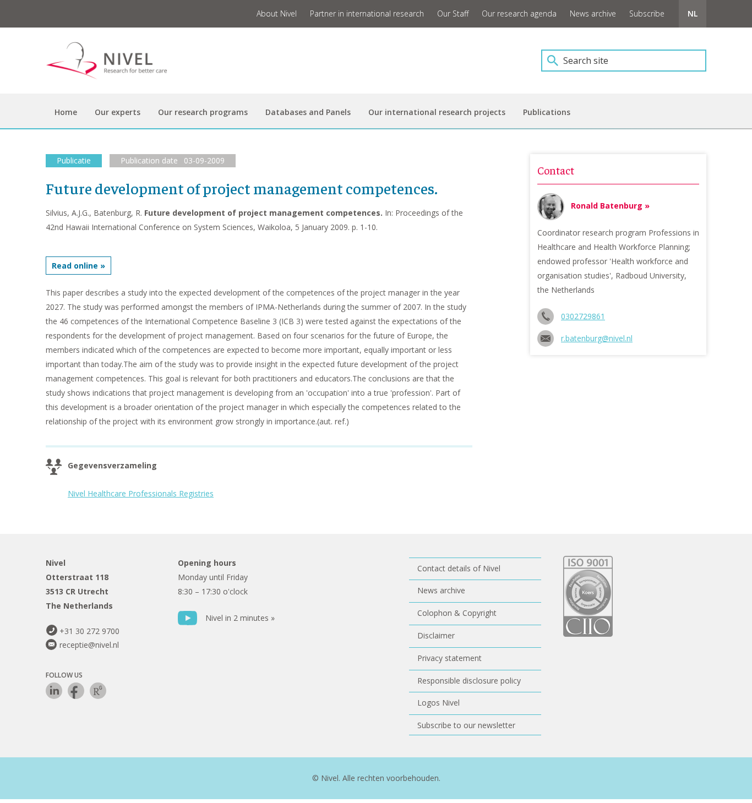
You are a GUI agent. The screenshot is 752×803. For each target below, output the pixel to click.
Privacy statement (449, 658)
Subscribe (646, 13)
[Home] (114, 60)
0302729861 (583, 316)
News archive (593, 13)
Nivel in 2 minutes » (240, 618)
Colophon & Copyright (457, 613)
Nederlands (692, 14)
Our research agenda (519, 13)
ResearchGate (98, 690)
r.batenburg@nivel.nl (597, 338)
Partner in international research (367, 13)
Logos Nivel (438, 702)
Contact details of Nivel (458, 568)
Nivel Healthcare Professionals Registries (141, 493)
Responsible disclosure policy (469, 680)
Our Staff (452, 13)
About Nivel (277, 13)
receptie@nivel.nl (89, 645)
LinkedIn (54, 690)
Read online (75, 265)
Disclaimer (436, 635)
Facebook (76, 690)
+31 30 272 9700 (89, 631)
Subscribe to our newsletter (466, 725)
